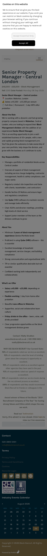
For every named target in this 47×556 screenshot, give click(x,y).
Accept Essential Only (23, 36)
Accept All (23, 43)
